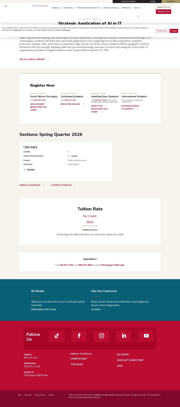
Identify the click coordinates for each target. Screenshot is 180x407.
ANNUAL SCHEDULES (81, 353)
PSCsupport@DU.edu (113, 265)
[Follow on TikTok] (57, 336)
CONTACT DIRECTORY (130, 360)
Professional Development (88, 8)
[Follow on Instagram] (101, 336)
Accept (174, 31)
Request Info (163, 11)
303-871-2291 (66, 265)
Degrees (55, 8)
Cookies (51, 395)
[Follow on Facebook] (79, 336)
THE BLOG (76, 364)
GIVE (120, 366)
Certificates (67, 8)
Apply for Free (163, 7)
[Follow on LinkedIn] (124, 336)
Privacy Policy (40, 395)
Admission (125, 8)
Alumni (152, 1)
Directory (27, 395)
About (136, 8)
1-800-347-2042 (84, 265)
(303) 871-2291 (40, 100)
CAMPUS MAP (78, 358)
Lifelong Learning (110, 8)
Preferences (162, 31)
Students (170, 1)
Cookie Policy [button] (17, 30)
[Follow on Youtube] (146, 336)
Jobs (19, 395)
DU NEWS (123, 354)
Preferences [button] (65, 30)
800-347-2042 (31, 357)
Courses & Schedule (128, 1)
